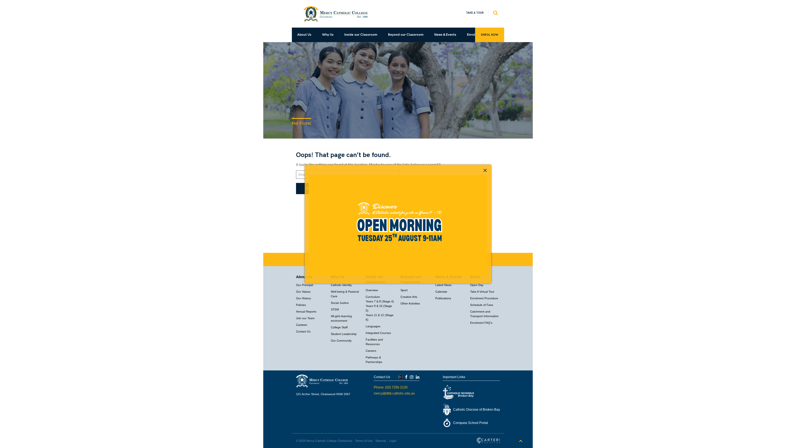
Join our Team (305, 318)
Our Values (303, 291)
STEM (335, 309)
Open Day (476, 285)
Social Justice (340, 302)
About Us (304, 35)
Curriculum (373, 296)
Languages (373, 326)
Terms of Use (364, 440)
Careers (371, 350)
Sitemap (380, 440)
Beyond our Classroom (405, 35)
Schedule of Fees (481, 305)
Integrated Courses (378, 333)
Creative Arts (408, 296)
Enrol (471, 35)
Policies (301, 305)
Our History (303, 298)
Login (392, 440)
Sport (404, 290)
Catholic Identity (341, 285)
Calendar (441, 291)
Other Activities (410, 303)
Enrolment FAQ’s (481, 322)
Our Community (341, 340)
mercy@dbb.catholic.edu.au (394, 393)
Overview (372, 290)
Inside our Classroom (360, 35)
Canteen (301, 324)
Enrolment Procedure (484, 298)
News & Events (445, 35)
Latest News (443, 285)
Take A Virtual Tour (482, 291)
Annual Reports (306, 311)
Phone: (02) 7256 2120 (391, 387)
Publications (443, 298)
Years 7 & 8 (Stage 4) (380, 301)
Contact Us (303, 331)
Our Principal (304, 285)
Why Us (328, 35)
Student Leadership (344, 334)
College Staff (339, 327)
